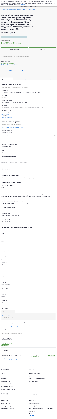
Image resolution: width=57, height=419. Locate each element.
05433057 (3, 97)
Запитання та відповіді (7, 408)
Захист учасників (5, 403)
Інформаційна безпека (7, 386)
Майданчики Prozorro (35, 373)
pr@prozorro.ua (33, 413)
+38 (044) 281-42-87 (34, 398)
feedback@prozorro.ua (34, 403)
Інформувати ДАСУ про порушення (11, 70)
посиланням (23, 4)
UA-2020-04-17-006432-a (8, 32)
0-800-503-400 (32, 400)
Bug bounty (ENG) (5, 381)
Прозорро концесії (6, 384)
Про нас (3, 373)
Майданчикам (5, 400)
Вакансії (3, 376)
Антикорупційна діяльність (8, 406)
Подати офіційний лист (35, 406)
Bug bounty (4, 378)
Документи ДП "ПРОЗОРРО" (8, 389)
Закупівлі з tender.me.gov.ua (37, 378)
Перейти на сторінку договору (9, 359)
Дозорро (31, 376)
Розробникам (4, 398)
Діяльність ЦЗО (33, 381)
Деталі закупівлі (6, 79)
